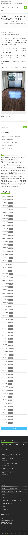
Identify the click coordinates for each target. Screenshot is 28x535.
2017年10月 (7, 393)
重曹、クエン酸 (12, 186)
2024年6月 (7, 222)
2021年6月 (7, 264)
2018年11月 (7, 351)
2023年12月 (7, 228)
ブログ (3, 494)
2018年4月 (7, 374)
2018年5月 (7, 371)
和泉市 (15, 170)
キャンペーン (17, 162)
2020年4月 (7, 299)
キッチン (7, 162)
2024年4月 (7, 225)
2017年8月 (7, 400)
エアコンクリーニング (10, 159)
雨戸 (17, 186)
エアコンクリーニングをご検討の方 (11, 136)
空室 (18, 34)
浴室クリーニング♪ (7, 148)
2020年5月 (7, 296)
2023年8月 (7, 232)
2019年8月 (7, 322)
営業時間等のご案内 (8, 503)
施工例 (13, 34)
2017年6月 (7, 406)
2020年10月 (7, 280)
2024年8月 (7, 219)
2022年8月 (7, 245)
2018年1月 (7, 384)
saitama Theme (15, 533)
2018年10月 (7, 354)
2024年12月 (7, 209)
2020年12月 (7, 274)
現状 (18, 181)
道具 (4, 186)
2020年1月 (7, 306)
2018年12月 (7, 348)
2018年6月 (7, 367)
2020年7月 (7, 290)
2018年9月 (7, 358)
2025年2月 (7, 206)
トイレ (11, 165)
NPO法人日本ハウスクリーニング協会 (13, 157)
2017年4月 (7, 413)
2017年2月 (7, 419)
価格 (4, 170)
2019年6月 (7, 329)
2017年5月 (7, 409)
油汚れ (5, 178)
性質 (24, 170)
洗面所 (17, 178)
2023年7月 (7, 235)
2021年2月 (7, 270)
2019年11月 (7, 312)
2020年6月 (7, 293)
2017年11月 (7, 390)
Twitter (14, 428)
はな (23, 157)
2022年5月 (7, 248)
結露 (12, 184)
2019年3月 (7, 338)
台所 (8, 170)
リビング (19, 165)
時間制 (12, 176)
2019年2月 (7, 342)
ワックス (8, 34)
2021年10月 (7, 257)
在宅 (20, 170)
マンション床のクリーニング (9, 142)
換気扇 (5, 174)
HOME (12, 21)
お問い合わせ (6, 509)
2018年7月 (7, 364)
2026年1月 (7, 202)
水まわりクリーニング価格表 (9, 488)
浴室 (5, 181)
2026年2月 (7, 199)
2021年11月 (7, 254)
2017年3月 (7, 416)
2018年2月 (7, 380)
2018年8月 (7, 361)
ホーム (3, 485)
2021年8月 (7, 261)
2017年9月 (7, 397)
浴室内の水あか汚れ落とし (9, 145)
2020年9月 (7, 283)
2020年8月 (7, 287)
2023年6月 (7, 238)
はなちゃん (11, 32)
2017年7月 (7, 403)
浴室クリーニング (12, 181)
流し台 (22, 178)
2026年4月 (7, 196)
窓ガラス (6, 184)
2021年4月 (7, 267)
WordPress (9, 533)
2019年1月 (7, 345)
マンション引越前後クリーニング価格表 (12, 491)
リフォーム (6, 168)
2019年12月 (7, 309)
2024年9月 (7, 215)
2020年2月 (7, 303)
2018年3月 (7, 377)
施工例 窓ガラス (5, 176)
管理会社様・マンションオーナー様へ (12, 500)
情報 (17, 21)
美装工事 (22, 184)
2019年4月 (7, 335)
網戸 (16, 184)
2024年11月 (7, 212)
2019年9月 (7, 319)
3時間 (3, 157)
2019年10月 (7, 316)
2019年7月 (7, 325)
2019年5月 (7, 332)
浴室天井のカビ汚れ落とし (9, 139)
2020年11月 (7, 277)
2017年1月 (7, 422)
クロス (4, 165)
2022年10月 (7, 241)
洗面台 (11, 178)
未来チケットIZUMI (18, 176)
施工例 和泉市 (22, 173)
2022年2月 (7, 251)
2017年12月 (7, 387)
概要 (4, 506)
